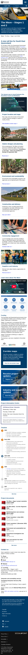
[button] (25, 2)
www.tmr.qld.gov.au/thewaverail (9, 565)
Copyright (4, 609)
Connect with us (6, 246)
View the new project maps (12, 363)
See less (14, 494)
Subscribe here (9, 395)
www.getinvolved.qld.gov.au (15, 604)
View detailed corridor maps (9, 123)
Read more (5, 155)
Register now (9, 379)
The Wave (22, 47)
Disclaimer (4, 611)
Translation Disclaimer (6, 644)
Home (2, 36)
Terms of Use (4, 636)
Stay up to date (6, 214)
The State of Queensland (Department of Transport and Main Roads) (7, 649)
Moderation (3, 641)
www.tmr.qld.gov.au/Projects (15, 601)
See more (14, 545)
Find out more (6, 183)
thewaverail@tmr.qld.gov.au (8, 561)
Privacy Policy (4, 633)
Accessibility (3, 639)
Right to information (6, 613)
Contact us (4, 615)
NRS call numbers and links (12, 591)
